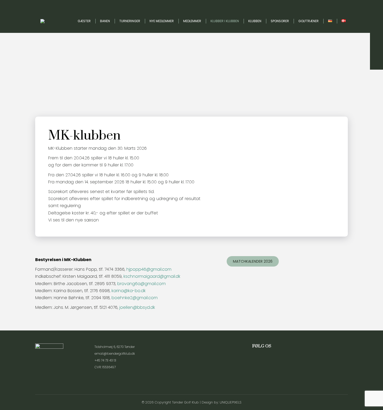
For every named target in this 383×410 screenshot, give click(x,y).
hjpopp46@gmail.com (148, 269)
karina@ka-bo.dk (129, 291)
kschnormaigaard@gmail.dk (151, 276)
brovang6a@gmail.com (141, 284)
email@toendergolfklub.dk (115, 353)
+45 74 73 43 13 (105, 360)
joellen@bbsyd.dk (137, 307)
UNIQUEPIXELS (230, 402)
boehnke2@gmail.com (135, 298)
